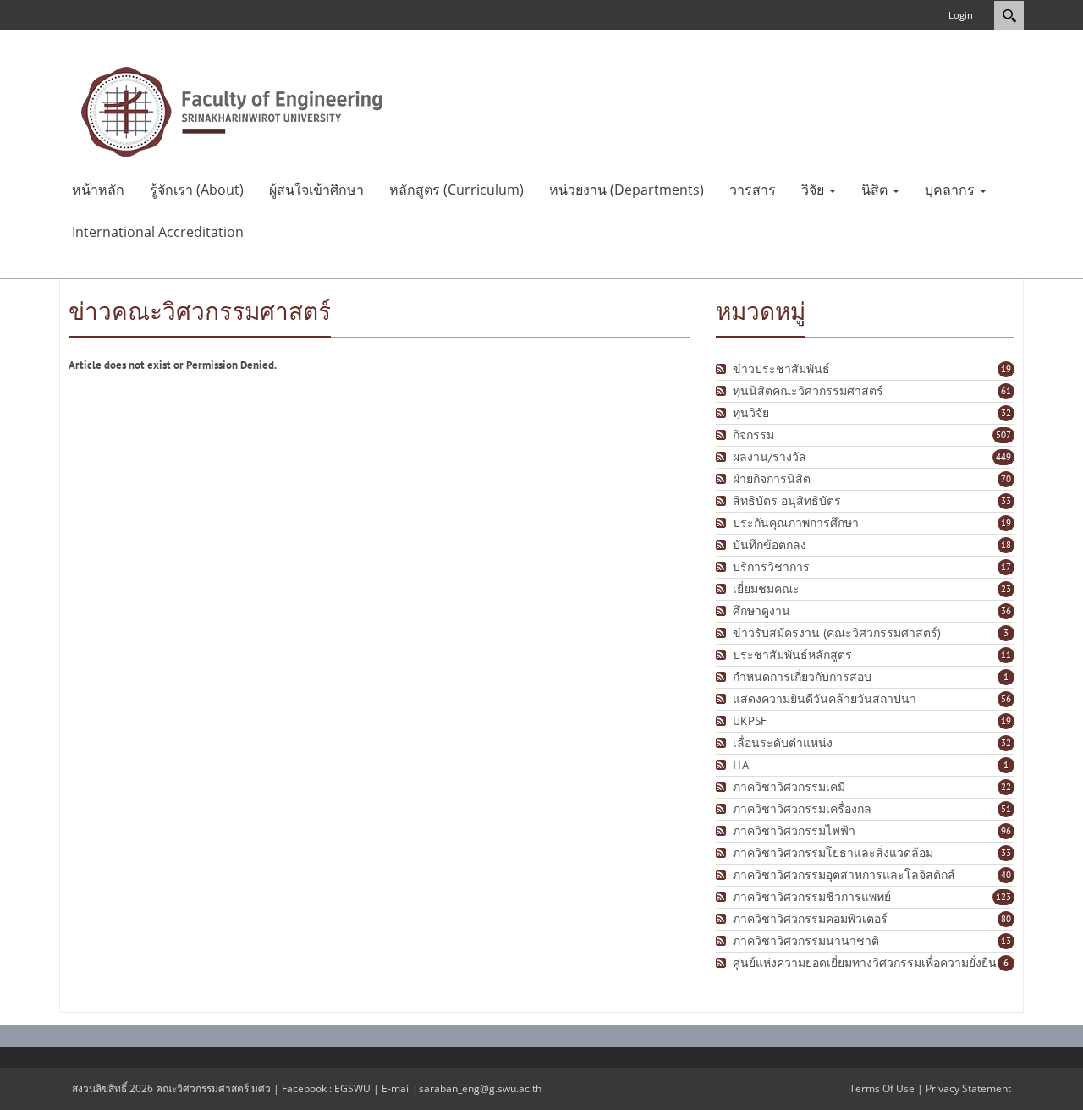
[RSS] (723, 369)
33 (1006, 501)
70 (1006, 479)
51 (1006, 809)
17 (1006, 567)
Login (960, 14)
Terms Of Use (882, 1088)
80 (1006, 919)
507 (1003, 435)
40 (1006, 875)
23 (1006, 589)
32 (1006, 413)
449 (1003, 457)
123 (1003, 897)
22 (1006, 787)
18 (1006, 545)
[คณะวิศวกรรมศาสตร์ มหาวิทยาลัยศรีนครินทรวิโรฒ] (231, 110)
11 (1006, 655)
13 (1006, 941)
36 (1006, 611)
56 (1006, 699)
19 (1006, 369)
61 (1006, 391)
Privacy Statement (968, 1088)
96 (1006, 831)
